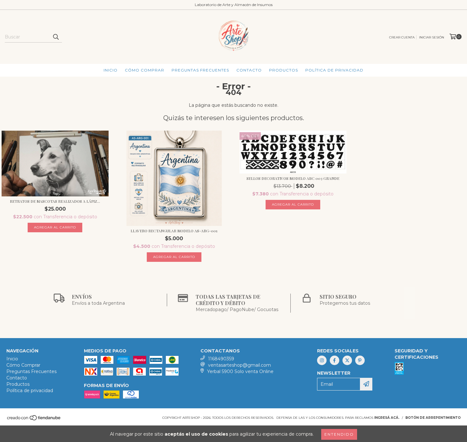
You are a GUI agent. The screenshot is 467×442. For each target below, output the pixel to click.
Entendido (339, 434)
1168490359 (221, 359)
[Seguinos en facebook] (334, 360)
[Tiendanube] (34, 420)
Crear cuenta (402, 37)
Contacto (249, 70)
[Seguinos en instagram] (322, 360)
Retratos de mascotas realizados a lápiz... (55, 201)
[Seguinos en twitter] (347, 360)
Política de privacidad (334, 70)
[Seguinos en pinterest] (360, 360)
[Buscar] (55, 37)
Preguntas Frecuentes (200, 70)
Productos (283, 70)
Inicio (111, 70)
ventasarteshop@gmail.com (239, 365)
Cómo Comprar (144, 70)
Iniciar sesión (431, 37)
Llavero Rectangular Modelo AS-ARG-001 (174, 230)
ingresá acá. (386, 418)
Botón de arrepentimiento (433, 418)
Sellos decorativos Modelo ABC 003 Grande (293, 178)
